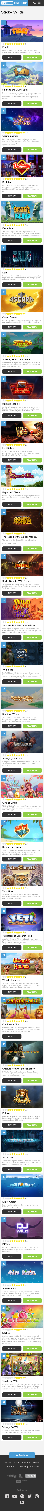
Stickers (6, 1332)
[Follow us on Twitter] (29, 1496)
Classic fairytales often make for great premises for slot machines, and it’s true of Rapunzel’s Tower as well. (21, 497)
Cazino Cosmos (10, 136)
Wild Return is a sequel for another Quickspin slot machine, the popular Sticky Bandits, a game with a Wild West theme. (21, 586)
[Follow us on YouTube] (14, 1496)
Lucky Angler (9, 1201)
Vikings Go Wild (10, 1427)
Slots (16, 1462)
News (36, 1462)
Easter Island (8, 228)
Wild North (8, 891)
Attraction (7, 1157)
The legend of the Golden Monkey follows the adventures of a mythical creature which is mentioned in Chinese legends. (22, 542)
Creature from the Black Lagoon (18, 1068)
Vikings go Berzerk (12, 758)
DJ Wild (6, 1244)
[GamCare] (21, 1476)
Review (12, 57)
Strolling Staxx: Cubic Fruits (16, 359)
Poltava (6, 1113)
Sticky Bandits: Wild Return (16, 581)
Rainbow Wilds (10, 714)
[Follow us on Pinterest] (22, 1496)
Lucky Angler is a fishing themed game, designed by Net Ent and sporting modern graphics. (21, 1206)
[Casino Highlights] (14, 3)
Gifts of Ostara (9, 802)
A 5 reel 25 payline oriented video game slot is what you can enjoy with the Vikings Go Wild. (21, 1431)
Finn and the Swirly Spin (15, 89)
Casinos (26, 1462)
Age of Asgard (9, 317)
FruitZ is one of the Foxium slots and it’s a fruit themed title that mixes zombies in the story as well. (21, 51)
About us (10, 1466)
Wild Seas (7, 669)
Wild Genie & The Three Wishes (18, 625)
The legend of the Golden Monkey (19, 536)
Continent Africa (10, 1024)
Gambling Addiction (28, 1466)
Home (8, 1462)
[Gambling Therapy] (11, 1476)
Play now (32, 57)
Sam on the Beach (11, 847)
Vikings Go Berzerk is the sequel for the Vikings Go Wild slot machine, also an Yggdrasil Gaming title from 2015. (21, 764)
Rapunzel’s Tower (11, 492)
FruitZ (5, 47)
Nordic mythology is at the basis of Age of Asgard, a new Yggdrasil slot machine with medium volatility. (21, 321)
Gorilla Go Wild (10, 1381)
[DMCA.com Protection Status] (30, 1476)
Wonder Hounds (10, 980)
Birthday (6, 182)
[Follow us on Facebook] (7, 1496)
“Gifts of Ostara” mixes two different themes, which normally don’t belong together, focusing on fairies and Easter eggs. (21, 808)
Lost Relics (7, 448)
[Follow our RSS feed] (22, 1502)
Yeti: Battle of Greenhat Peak (17, 935)
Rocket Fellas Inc (10, 403)
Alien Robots (9, 1288)
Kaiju (5, 272)
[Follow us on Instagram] (37, 1496)
